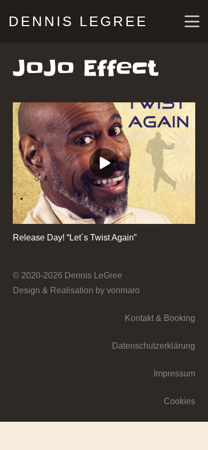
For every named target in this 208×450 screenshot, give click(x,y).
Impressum (174, 373)
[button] (192, 21)
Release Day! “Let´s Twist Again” (75, 237)
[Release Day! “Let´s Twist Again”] (104, 163)
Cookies (179, 401)
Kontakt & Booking (160, 318)
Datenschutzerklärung (153, 345)
